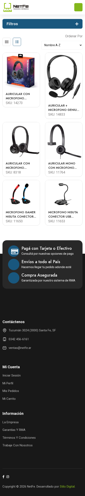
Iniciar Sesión (11, 375)
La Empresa (10, 422)
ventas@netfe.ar (20, 348)
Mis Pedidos (10, 391)
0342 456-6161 (19, 339)
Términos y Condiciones (19, 438)
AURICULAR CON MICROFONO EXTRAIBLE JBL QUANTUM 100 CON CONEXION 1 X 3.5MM (21, 96)
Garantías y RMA (13, 430)
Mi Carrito (9, 399)
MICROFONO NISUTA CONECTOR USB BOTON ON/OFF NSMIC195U (63, 214)
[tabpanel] (42, 137)
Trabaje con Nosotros (17, 445)
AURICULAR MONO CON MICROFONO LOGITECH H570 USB (63, 165)
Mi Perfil (7, 383)
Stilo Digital (67, 486)
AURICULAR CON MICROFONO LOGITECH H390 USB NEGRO (21, 165)
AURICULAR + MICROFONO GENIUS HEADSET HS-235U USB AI (63, 107)
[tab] (6, 42)
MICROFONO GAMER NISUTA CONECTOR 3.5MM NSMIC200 (20, 214)
